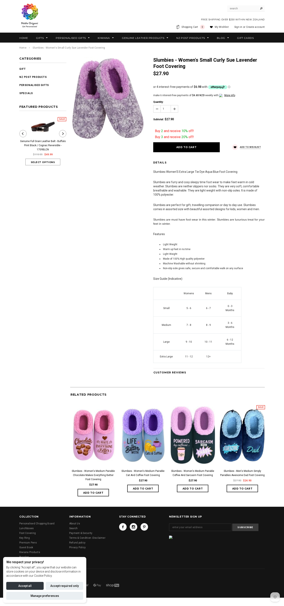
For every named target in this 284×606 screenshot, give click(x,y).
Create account (255, 27)
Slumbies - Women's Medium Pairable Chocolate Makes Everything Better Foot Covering (93, 475)
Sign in (238, 27)
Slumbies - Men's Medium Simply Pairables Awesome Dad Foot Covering (242, 473)
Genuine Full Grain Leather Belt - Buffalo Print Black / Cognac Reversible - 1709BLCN (43, 145)
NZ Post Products (33, 77)
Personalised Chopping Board (36, 523)
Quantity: (158, 102)
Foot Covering (27, 533)
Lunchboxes (26, 528)
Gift (22, 68)
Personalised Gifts (34, 85)
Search (73, 528)
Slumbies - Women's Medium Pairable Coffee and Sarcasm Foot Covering (192, 473)
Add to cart (93, 492)
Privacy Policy (77, 547)
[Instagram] (133, 527)
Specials (26, 93)
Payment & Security (80, 533)
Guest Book (26, 547)
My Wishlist (222, 27)
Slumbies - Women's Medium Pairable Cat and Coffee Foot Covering (142, 473)
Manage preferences (45, 595)
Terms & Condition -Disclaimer (87, 537)
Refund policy (77, 542)
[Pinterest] (144, 527)
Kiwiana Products (29, 552)
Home (22, 47)
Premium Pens (28, 542)
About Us (74, 523)
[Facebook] (123, 527)
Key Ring (24, 537)
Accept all (25, 586)
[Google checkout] (97, 585)
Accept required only (64, 586)
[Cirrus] (112, 585)
